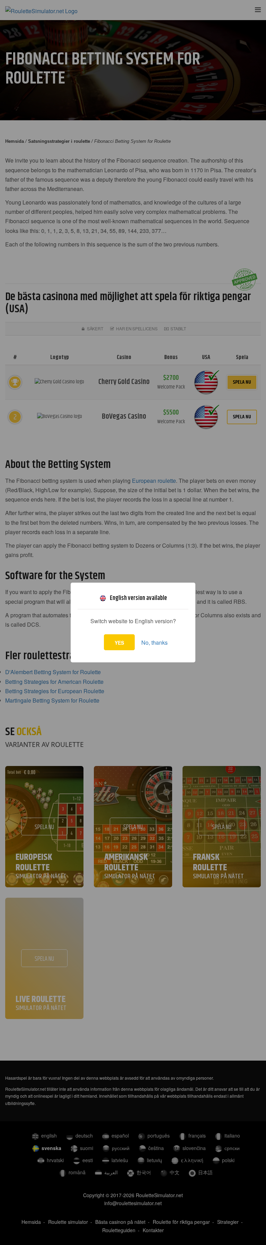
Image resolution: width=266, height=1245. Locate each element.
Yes (119, 642)
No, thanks (154, 642)
